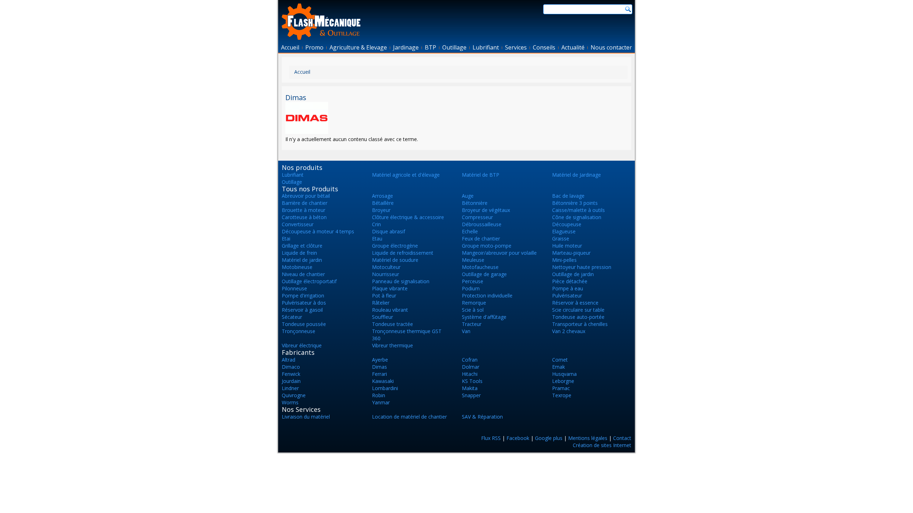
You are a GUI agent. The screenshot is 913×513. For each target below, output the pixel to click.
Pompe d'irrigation (303, 295)
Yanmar (381, 402)
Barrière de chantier (304, 203)
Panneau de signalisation (400, 281)
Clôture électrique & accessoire (408, 217)
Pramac (561, 388)
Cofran (470, 359)
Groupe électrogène (395, 245)
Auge (468, 195)
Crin (376, 224)
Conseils (544, 47)
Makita (470, 388)
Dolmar (470, 366)
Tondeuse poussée (304, 324)
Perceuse (472, 281)
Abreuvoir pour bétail (306, 195)
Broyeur (381, 210)
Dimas (379, 366)
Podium (471, 288)
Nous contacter (611, 47)
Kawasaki (383, 381)
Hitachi (470, 373)
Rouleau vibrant (390, 309)
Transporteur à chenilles (580, 324)
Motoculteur (386, 267)
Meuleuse (473, 259)
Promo (314, 47)
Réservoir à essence (575, 302)
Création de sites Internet (602, 445)
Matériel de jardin (302, 259)
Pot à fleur (384, 295)
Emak (558, 366)
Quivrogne (294, 395)
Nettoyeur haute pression (581, 267)
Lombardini (385, 388)
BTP (430, 47)
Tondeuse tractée (392, 324)
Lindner (290, 388)
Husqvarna (564, 373)
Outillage (454, 47)
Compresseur (477, 217)
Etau (377, 238)
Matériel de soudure (395, 259)
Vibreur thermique (392, 345)
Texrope (561, 395)
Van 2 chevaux (568, 331)
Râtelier (380, 302)
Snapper (471, 395)
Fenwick (291, 373)
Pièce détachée (569, 281)
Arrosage (382, 195)
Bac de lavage (568, 195)
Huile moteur (567, 245)
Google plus (548, 438)
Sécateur (292, 317)
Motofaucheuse (480, 267)
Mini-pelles (564, 259)
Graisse (560, 238)
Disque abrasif (388, 231)
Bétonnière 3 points (575, 203)
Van (466, 331)
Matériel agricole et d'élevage (406, 174)
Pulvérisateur (567, 295)
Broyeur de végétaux (486, 210)
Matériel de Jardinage (576, 174)
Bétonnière (475, 203)
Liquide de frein (299, 252)
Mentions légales (587, 438)
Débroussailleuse (481, 224)
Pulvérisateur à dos (304, 302)
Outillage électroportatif (309, 281)
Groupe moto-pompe (486, 245)
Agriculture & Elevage (358, 47)
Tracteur (471, 324)
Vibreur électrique (302, 345)
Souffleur (382, 317)
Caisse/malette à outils (578, 210)
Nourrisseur (385, 274)
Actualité (573, 47)
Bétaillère (383, 203)
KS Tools (472, 381)
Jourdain (291, 381)
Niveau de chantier (303, 274)
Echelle (470, 231)
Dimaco (291, 366)
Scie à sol (473, 309)
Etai (286, 238)
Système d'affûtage (484, 317)
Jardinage (406, 47)
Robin (378, 395)
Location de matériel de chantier (409, 416)
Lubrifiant (486, 47)
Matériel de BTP (480, 174)
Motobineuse (297, 267)
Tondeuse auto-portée (578, 317)
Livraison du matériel (306, 416)
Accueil (290, 47)
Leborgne (563, 381)
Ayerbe (380, 359)
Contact (622, 438)
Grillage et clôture (302, 245)
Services (516, 47)
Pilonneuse (294, 288)
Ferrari (379, 373)
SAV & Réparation (482, 416)
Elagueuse (564, 231)
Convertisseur (297, 224)
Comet (560, 359)
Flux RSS (491, 438)
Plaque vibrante (390, 288)
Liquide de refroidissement (402, 252)
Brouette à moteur (303, 210)
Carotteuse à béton (304, 217)
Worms (290, 402)
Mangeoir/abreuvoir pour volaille (499, 252)
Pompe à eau (567, 288)
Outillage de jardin (573, 274)
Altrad (288, 359)
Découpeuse (566, 224)
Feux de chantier (481, 238)
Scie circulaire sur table (578, 309)
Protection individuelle (487, 295)
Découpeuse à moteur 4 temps (318, 231)
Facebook (517, 438)
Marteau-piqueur (571, 252)
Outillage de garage (484, 274)
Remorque (474, 302)
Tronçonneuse (298, 331)
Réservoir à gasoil (302, 309)
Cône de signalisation (576, 217)
